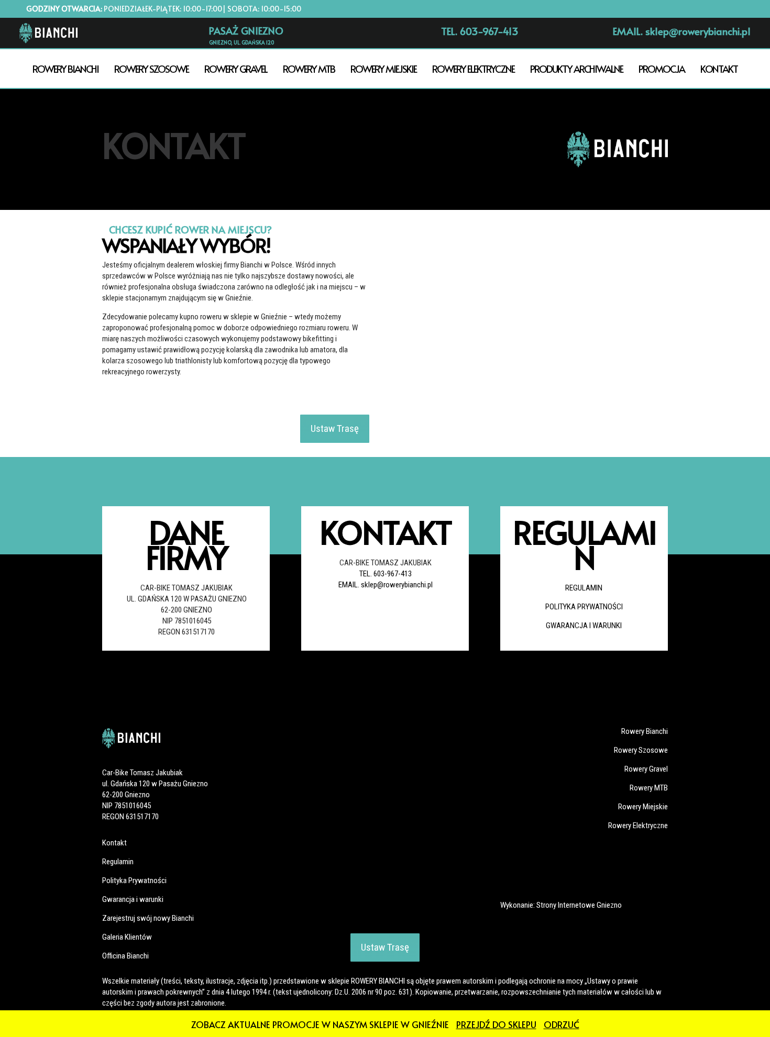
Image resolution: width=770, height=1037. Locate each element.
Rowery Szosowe (151, 68)
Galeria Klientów (127, 937)
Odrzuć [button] (561, 1024)
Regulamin (583, 588)
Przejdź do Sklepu (496, 1024)
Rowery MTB (309, 68)
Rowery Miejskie (383, 68)
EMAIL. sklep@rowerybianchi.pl (385, 584)
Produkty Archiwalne (576, 68)
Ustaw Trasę (335, 428)
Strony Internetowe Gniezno (579, 905)
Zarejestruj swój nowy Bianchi (148, 918)
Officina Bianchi (125, 956)
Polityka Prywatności (584, 606)
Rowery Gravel (235, 68)
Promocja (662, 68)
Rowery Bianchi (65, 68)
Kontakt (719, 68)
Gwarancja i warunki (584, 625)
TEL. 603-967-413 (385, 573)
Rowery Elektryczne (473, 68)
